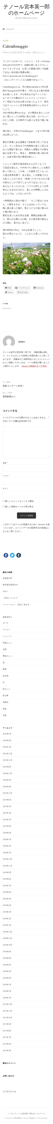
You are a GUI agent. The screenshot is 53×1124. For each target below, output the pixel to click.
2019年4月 (7, 905)
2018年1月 (7, 997)
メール (6, 475)
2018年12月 (7, 931)
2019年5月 (7, 898)
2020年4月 (7, 832)
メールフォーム (9, 1091)
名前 (5, 463)
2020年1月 (7, 852)
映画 (5, 669)
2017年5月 (7, 1050)
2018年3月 (7, 984)
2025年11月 (7, 760)
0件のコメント (39, 52)
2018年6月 (7, 964)
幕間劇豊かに (9, 396)
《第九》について (10, 597)
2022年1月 (7, 819)
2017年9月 (7, 1024)
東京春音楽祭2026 (10, 584)
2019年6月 (7, 892)
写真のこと (7, 642)
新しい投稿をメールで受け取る (19, 506)
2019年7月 (7, 885)
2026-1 (5, 591)
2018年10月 (7, 945)
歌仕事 (5, 695)
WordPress (18, 1118)
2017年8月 (7, 1030)
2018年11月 (7, 938)
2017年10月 (7, 1017)
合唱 (5, 649)
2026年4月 (7, 740)
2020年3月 (7, 839)
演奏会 (5, 702)
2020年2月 (7, 846)
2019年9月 (7, 872)
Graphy (32, 1118)
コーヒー (6, 629)
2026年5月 (7, 733)
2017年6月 (7, 1044)
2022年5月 (7, 806)
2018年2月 (7, 991)
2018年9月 (7, 951)
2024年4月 (7, 786)
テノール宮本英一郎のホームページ (26, 9)
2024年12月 (7, 773)
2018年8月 (7, 958)
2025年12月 (7, 753)
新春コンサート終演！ (13, 385)
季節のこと (7, 656)
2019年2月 (7, 918)
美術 (5, 708)
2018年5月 (7, 971)
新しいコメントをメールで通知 (19, 501)
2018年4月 (7, 978)
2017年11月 (7, 1011)
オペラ (5, 623)
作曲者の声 (7, 578)
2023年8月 (7, 799)
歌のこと (6, 689)
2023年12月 (7, 793)
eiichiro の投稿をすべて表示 (34, 366)
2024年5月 (7, 780)
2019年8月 (7, 879)
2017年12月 (7, 1004)
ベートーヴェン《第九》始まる (16, 604)
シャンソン (7, 636)
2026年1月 (7, 747)
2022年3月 (7, 813)
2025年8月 (7, 766)
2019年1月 (7, 925)
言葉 (5, 715)
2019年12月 (7, 859)
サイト (5, 488)
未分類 (5, 40)
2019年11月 (7, 865)
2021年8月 (7, 826)
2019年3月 (7, 912)
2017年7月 (7, 1037)
